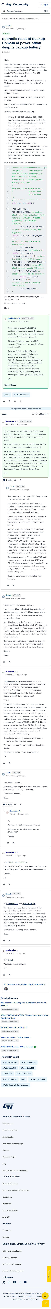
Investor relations (9, 1130)
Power (6, 395)
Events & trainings (10, 1210)
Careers (5, 1150)
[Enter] (4, 11)
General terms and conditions (14, 1170)
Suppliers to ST (8, 1157)
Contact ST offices (10, 1184)
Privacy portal (17, 1299)
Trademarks (41, 1296)
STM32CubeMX (9, 1068)
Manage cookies (33, 1299)
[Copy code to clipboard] (44, 168)
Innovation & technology (12, 1144)
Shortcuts (6, 1231)
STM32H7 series (9, 1062)
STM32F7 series (9, 1079)
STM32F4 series (29, 1062)
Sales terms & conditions (22, 1296)
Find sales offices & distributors (15, 1190)
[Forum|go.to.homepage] (17, 4)
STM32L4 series (24, 1074)
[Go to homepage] (8, 1109)
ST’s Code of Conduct (11, 1264)
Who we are (7, 1124)
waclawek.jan (14, 318)
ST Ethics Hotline (9, 1258)
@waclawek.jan (11, 681)
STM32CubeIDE (27, 1068)
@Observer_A (20, 862)
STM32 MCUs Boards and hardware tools (21, 19)
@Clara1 (9, 862)
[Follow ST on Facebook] (19, 1282)
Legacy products (37, 1079)
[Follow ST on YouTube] (25, 1282)
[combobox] (25, 11)
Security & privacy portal (12, 1271)
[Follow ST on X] (3, 1282)
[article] (25, 451)
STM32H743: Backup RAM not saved (17, 1047)
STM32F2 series (21, 395)
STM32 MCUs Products (9, 1009)
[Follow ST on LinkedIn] (9, 1282)
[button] (2, 5)
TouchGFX (7, 1074)
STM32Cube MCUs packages (15, 1085)
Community (7, 1197)
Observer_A (15, 811)
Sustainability (8, 1137)
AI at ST (5, 1217)
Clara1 (8, 26)
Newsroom (6, 1204)
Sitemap (5, 1237)
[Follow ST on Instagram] (14, 1282)
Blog (4, 1164)
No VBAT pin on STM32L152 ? (14, 1028)
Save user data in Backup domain (16, 1037)
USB (23, 1079)
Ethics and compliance (11, 1251)
